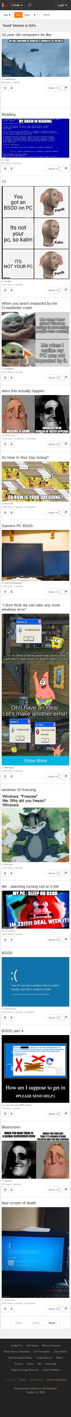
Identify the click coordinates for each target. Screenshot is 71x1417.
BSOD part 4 (12, 1031)
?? (4, 182)
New (27, 15)
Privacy (19, 1363)
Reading (9, 114)
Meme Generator (51, 1345)
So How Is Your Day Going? (25, 457)
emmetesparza (10, 1009)
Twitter (22, 1379)
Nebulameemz (10, 79)
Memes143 (9, 504)
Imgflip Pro (17, 1345)
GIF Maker (32, 1345)
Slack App (50, 1363)
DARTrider (9, 864)
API (39, 1363)
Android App (36, 1379)
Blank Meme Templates (17, 1351)
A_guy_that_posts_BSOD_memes (18, 1105)
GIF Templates (42, 1351)
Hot (18, 15)
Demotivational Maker (21, 1357)
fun (6, 15)
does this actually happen (23, 391)
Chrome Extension (57, 1379)
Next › (53, 1323)
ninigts (7, 160)
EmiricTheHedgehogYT (14, 583)
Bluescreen (11, 1127)
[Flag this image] (66, 88)
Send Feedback (51, 1369)
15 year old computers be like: (27, 35)
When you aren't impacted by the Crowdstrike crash (29, 305)
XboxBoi (8, 281)
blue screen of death (19, 1203)
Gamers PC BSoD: (18, 526)
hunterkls (8, 1181)
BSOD (7, 953)
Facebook (9, 1379)
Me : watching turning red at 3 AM (30, 886)
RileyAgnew (9, 768)
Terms (30, 1363)
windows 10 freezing (19, 790)
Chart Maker (60, 1351)
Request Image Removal (25, 1369)
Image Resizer (44, 1357)
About (59, 1357)
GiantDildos (9, 369)
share (51, 87)
